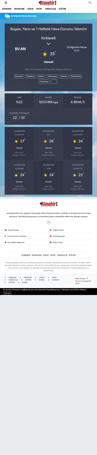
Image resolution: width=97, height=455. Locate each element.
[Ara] (90, 3)
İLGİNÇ (41, 280)
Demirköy (30, 76)
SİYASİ (30, 9)
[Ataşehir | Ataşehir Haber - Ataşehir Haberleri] (47, 3)
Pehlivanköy (76, 76)
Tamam (7, 293)
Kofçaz (41, 76)
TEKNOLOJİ (50, 9)
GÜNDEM (6, 9)
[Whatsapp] (48, 222)
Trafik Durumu (58, 230)
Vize (54, 82)
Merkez (64, 76)
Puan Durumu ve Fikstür (17, 236)
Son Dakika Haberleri (15, 242)
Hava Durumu (13, 230)
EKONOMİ (19, 9)
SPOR (39, 9)
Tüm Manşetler (59, 236)
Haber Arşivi (58, 242)
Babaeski (19, 76)
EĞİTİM (62, 9)
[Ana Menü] (6, 3)
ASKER (24, 282)
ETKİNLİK (55, 280)
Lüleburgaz (52, 76)
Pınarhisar (44, 82)
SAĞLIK (11, 282)
